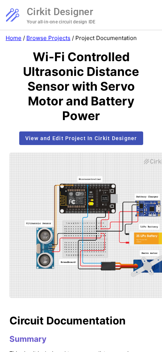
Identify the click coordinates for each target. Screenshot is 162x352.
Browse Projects (48, 38)
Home (13, 38)
